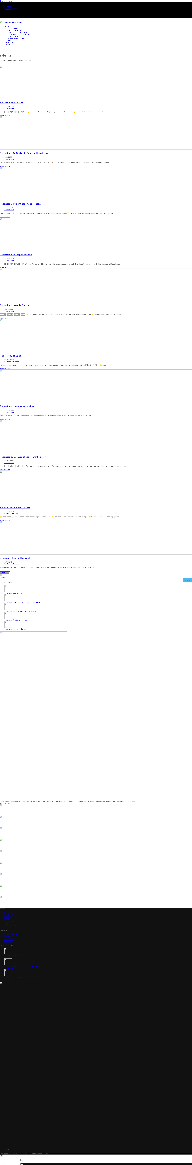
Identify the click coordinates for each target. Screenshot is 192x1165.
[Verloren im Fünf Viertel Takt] (96, 503)
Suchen (3, 577)
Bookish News (9, 914)
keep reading (5, 115)
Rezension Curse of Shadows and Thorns (20, 203)
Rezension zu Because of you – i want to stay (23, 457)
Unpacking (8, 942)
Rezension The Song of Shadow (16, 254)
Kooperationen (10, 927)
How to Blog (9, 921)
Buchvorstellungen (11, 362)
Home (6, 920)
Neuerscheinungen (11, 938)
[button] (96, 3)
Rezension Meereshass (11, 102)
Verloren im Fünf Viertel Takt (15, 507)
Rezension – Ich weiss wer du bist (17, 406)
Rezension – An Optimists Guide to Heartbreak (24, 153)
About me (8, 912)
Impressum (8, 923)
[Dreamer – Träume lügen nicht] (96, 554)
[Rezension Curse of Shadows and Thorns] (96, 200)
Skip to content (6, 1)
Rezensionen (9, 108)
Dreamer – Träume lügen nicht (15, 558)
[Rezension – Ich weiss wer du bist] (96, 402)
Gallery (7, 918)
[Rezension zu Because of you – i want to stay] (96, 453)
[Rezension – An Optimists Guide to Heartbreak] (96, 149)
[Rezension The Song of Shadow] (96, 251)
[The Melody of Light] (96, 352)
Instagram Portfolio (11, 925)
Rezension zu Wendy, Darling (14, 305)
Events (7, 936)
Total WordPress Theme (17, 1154)
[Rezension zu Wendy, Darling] (96, 301)
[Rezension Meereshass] (96, 98)
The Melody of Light (10, 355)
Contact (7, 916)
